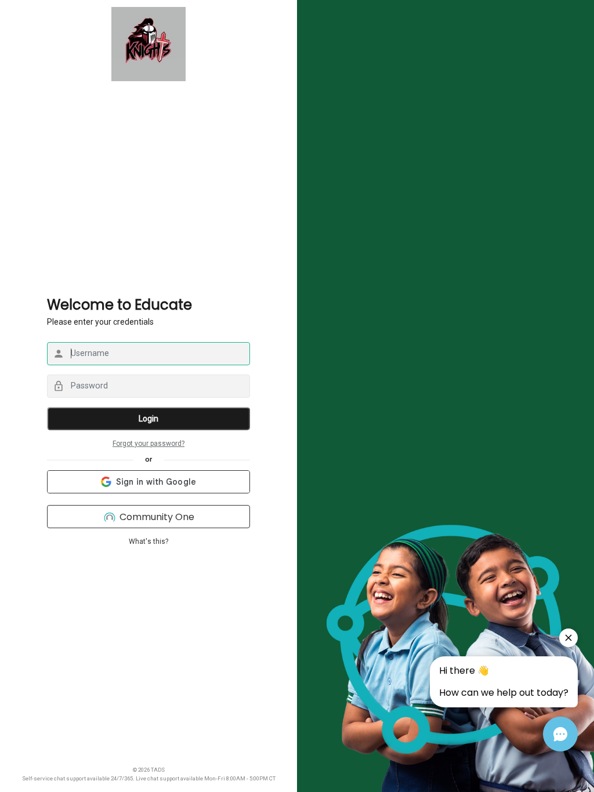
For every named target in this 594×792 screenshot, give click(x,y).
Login (148, 418)
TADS (158, 769)
